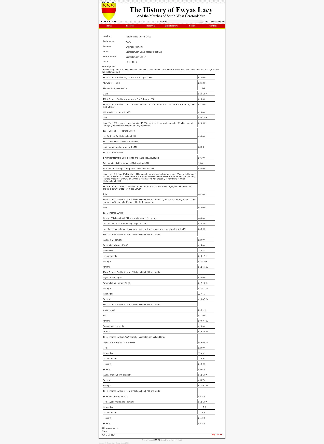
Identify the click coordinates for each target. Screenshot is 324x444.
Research (150, 26)
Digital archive (171, 26)
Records (130, 26)
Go (206, 21)
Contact (213, 26)
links (163, 440)
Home (109, 26)
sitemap (170, 440)
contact (179, 440)
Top (213, 435)
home (144, 440)
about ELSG (154, 440)
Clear (212, 21)
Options (220, 21)
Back (219, 435)
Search (192, 26)
